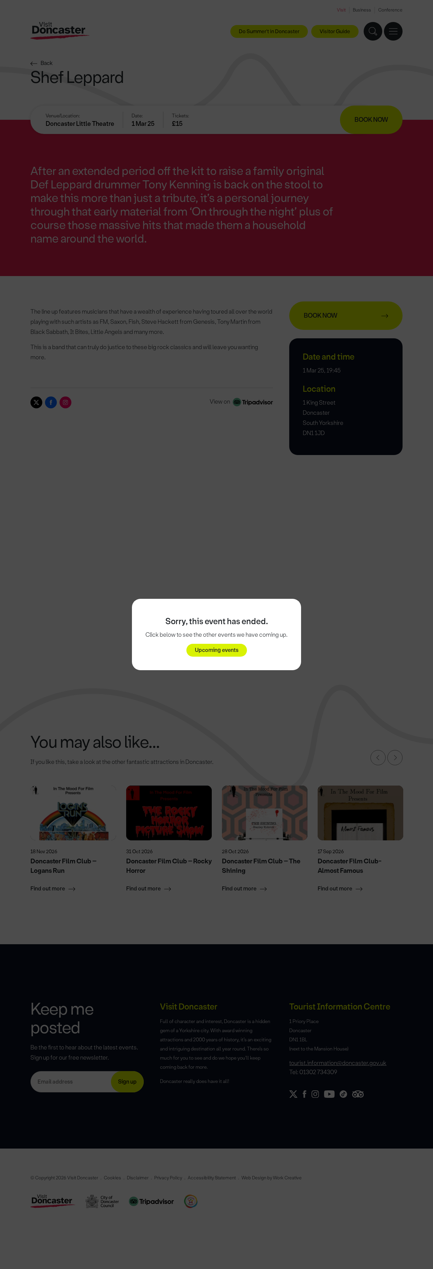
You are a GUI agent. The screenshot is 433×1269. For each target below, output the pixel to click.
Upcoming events (216, 650)
